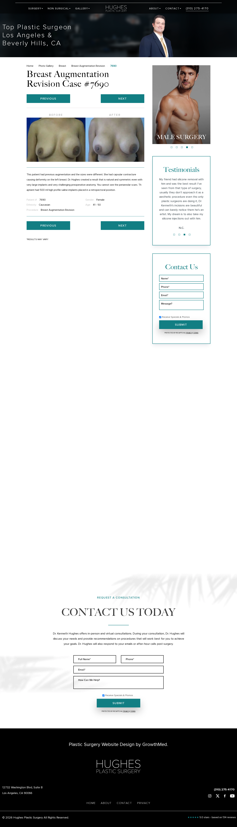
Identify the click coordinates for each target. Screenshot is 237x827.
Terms (195, 333)
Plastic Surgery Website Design (101, 744)
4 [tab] (187, 147)
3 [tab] (182, 147)
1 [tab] (171, 147)
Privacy (189, 333)
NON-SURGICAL (181, 137)
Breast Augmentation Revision (88, 66)
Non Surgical (58, 8)
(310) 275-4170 (197, 8)
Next (122, 99)
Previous (48, 99)
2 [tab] (177, 147)
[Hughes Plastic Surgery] (118, 9)
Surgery (34, 8)
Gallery (81, 8)
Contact (172, 8)
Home (30, 66)
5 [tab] (192, 147)
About (154, 8)
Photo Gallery (46, 66)
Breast (62, 66)
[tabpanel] (181, 104)
